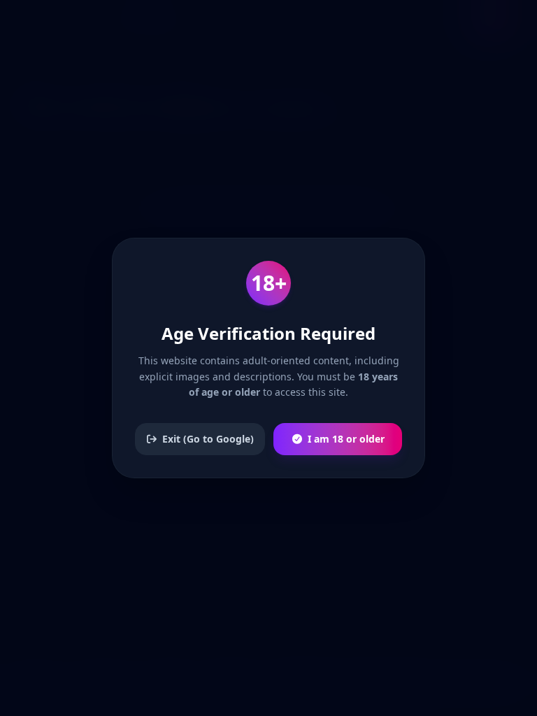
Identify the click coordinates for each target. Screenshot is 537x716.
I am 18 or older (346, 438)
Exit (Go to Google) (208, 438)
